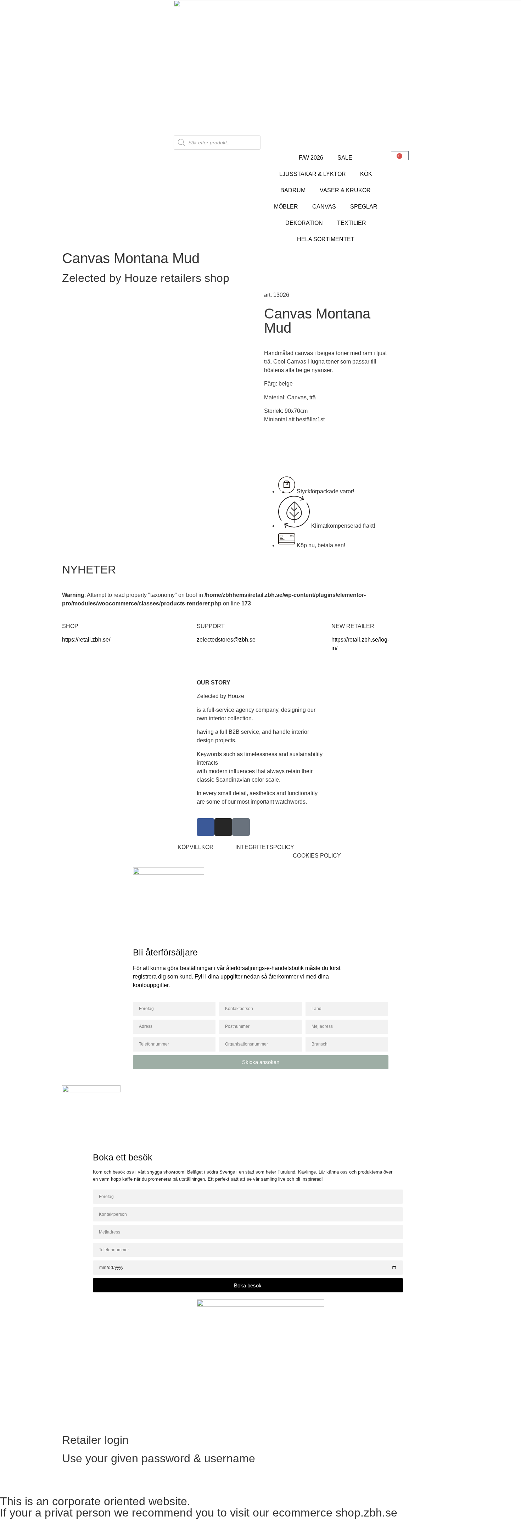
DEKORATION (304, 223)
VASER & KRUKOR (345, 190)
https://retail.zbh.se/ (86, 640)
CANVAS (324, 207)
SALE (344, 158)
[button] (318, 856)
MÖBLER (286, 207)
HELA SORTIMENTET (325, 239)
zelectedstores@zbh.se (226, 640)
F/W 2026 (311, 158)
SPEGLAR (363, 207)
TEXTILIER (351, 223)
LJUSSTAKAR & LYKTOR (312, 174)
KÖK (366, 174)
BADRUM (293, 190)
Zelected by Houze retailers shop (145, 278)
